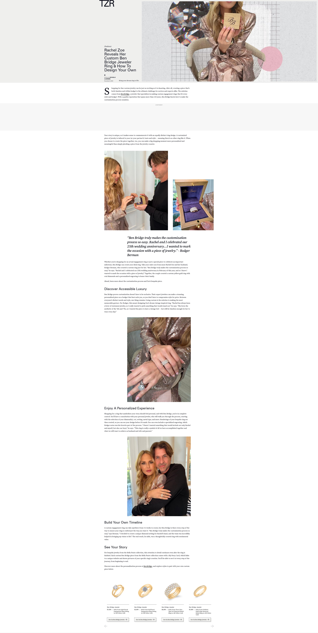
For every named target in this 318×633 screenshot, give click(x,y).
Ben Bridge (125, 94)
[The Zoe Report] (106, 3)
